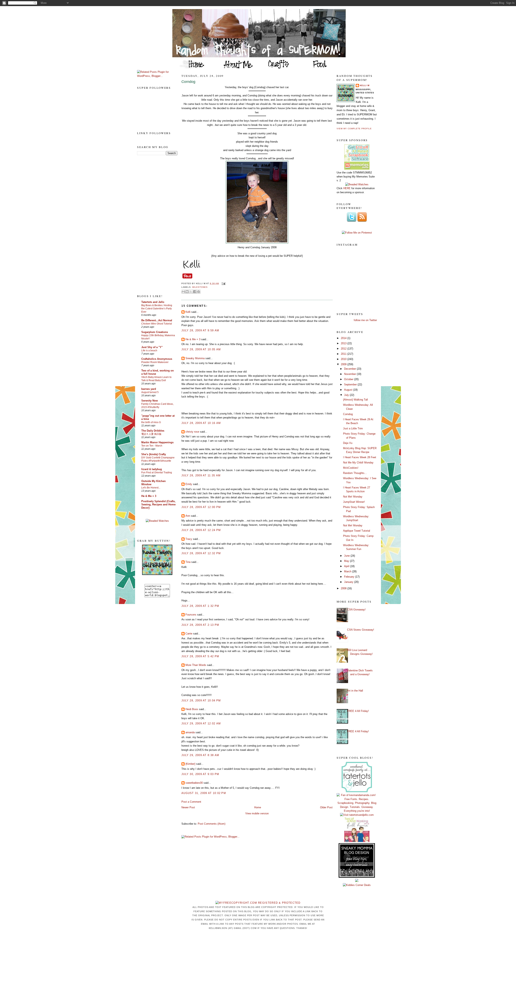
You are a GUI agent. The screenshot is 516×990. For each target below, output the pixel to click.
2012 (344, 348)
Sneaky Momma (195, 358)
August (348, 389)
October (349, 379)
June (347, 555)
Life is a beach (149, 350)
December (350, 368)
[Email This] (183, 292)
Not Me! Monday (352, 496)
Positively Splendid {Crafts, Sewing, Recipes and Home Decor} (158, 504)
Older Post (326, 807)
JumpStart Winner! (354, 501)
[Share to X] (191, 292)
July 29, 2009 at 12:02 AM (201, 723)
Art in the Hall (355, 690)
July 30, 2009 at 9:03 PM (200, 774)
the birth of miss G (151, 422)
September (351, 384)
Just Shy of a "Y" (152, 347)
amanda (190, 732)
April (347, 566)
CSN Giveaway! (356, 609)
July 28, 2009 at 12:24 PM (201, 530)
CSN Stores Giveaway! (360, 629)
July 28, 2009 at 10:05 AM (201, 349)
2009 (344, 364)
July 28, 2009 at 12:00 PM (201, 507)
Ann (187, 515)
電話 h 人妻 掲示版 (151, 434)
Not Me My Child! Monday (358, 462)
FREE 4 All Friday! (358, 711)
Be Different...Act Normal (156, 320)
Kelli (187, 311)
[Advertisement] (153, 224)
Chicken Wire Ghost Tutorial (156, 323)
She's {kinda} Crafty (153, 454)
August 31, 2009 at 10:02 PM (203, 793)
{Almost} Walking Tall (355, 399)
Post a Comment (191, 801)
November (350, 374)
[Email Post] (223, 283)
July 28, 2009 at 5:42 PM (200, 656)
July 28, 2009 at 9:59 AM (200, 330)
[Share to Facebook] (195, 292)
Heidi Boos (191, 709)
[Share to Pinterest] (199, 292)
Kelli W (364, 85)
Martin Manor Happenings (157, 442)
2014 (344, 338)
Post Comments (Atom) (211, 823)
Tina (187, 561)
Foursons (190, 614)
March (348, 571)
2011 (344, 353)
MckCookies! (350, 467)
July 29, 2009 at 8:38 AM (200, 755)
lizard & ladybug (151, 469)
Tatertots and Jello (152, 302)
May (347, 560)
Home (257, 807)
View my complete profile (354, 128)
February (349, 576)
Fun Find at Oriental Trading (156, 472)
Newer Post (188, 807)
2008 (344, 588)
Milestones (200, 287)
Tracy (188, 538)
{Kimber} (190, 763)
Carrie (188, 633)
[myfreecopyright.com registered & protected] (258, 902)
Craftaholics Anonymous (156, 358)
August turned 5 (150, 392)
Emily (188, 484)
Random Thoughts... (355, 473)
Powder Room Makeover (155, 362)
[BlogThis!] (187, 292)
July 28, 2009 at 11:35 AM (201, 475)
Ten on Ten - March (151, 445)
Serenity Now (149, 400)
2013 (344, 343)
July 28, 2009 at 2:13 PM (200, 624)
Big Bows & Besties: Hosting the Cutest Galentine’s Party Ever (156, 308)
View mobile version (257, 813)
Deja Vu (347, 442)
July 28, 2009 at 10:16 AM (201, 423)
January (349, 581)
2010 (344, 359)
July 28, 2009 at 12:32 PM (201, 553)
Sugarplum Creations (154, 332)
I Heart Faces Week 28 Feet (359, 457)
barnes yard (148, 388)
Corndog (188, 82)
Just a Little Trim (353, 428)
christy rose (192, 431)
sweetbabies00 (194, 782)
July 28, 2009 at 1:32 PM (200, 605)
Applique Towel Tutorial (356, 530)
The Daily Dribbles (152, 430)
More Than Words (195, 665)
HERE (347, 188)
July (347, 394)
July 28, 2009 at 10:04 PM (201, 700)
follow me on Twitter (365, 320)
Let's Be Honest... (150, 487)
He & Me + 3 (148, 496)
